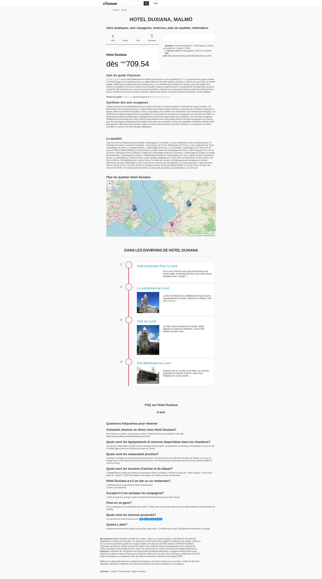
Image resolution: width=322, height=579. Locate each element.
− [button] (110, 187)
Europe (116, 10)
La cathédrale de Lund (153, 288)
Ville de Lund (146, 321)
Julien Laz (127, 97)
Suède (124, 10)
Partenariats (124, 571)
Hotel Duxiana (114, 79)
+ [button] (110, 183)
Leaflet (193, 235)
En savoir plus (148, 549)
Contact (113, 571)
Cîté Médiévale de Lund (154, 363)
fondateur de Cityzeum (160, 97)
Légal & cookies (138, 571)
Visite (155, 3)
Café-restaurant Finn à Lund (157, 266)
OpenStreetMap (202, 235)
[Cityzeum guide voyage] (111, 3)
